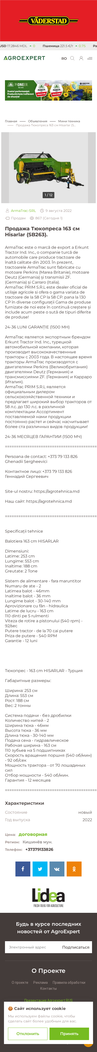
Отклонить (27, 1033)
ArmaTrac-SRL (23, 210)
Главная (11, 121)
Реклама (40, 983)
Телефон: (13, 849)
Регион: (12, 842)
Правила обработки (69, 983)
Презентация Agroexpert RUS (48, 1000)
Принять (69, 1033)
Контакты (48, 988)
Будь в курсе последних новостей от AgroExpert (48, 927)
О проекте (20, 983)
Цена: (10, 834)
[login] (81, 58)
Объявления (37, 121)
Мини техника (69, 121)
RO (64, 58)
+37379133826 (39, 849)
